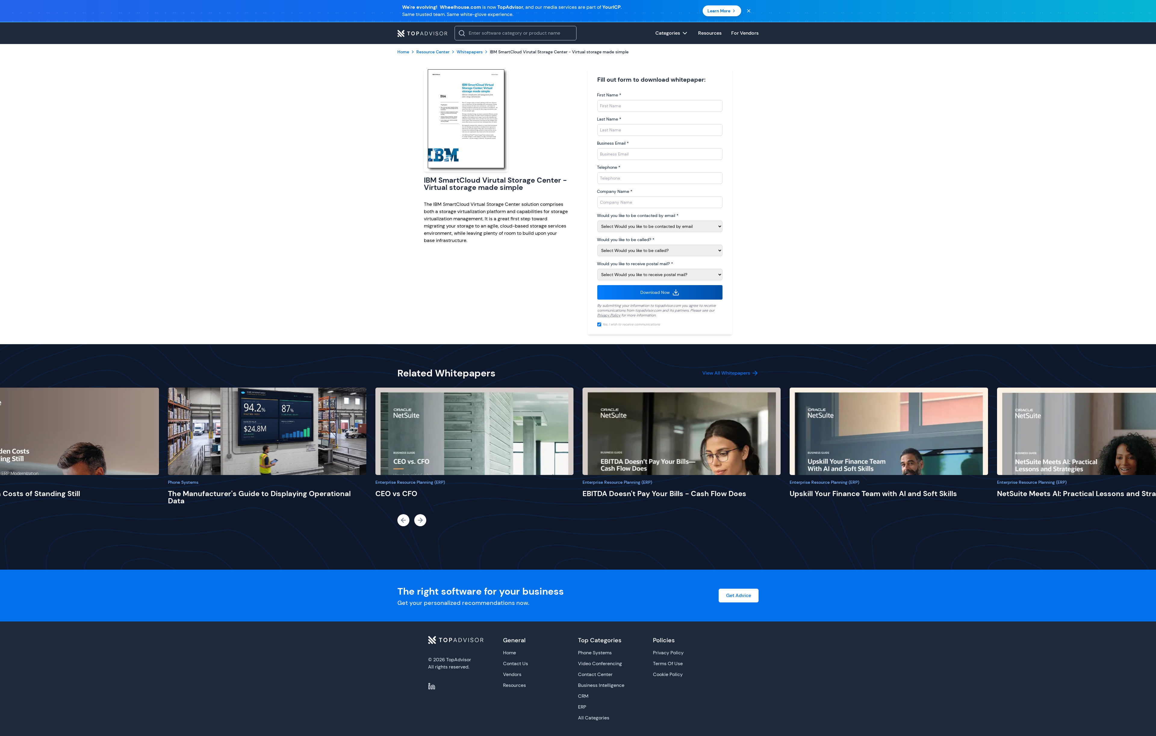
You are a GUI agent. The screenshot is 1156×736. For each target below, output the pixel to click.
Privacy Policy (608, 315)
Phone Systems (183, 482)
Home (509, 653)
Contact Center (595, 674)
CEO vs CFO (396, 493)
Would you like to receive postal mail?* (635, 263)
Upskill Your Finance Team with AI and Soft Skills (873, 493)
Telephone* (608, 167)
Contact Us (515, 663)
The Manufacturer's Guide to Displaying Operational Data (259, 497)
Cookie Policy (668, 674)
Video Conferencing (600, 663)
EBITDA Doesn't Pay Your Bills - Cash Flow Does (664, 493)
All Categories (593, 718)
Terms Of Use (668, 663)
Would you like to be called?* (625, 239)
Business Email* (613, 143)
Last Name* (609, 119)
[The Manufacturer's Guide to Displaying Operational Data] (267, 431)
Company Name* (614, 191)
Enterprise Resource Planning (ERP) (410, 482)
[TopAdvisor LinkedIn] (431, 686)
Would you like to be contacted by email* (638, 215)
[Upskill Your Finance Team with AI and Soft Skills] (889, 431)
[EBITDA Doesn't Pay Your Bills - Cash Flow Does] (682, 431)
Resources (514, 685)
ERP (582, 707)
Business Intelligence (601, 685)
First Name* (609, 95)
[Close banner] (749, 11)
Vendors (512, 674)
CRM (583, 696)
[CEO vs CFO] (474, 431)
